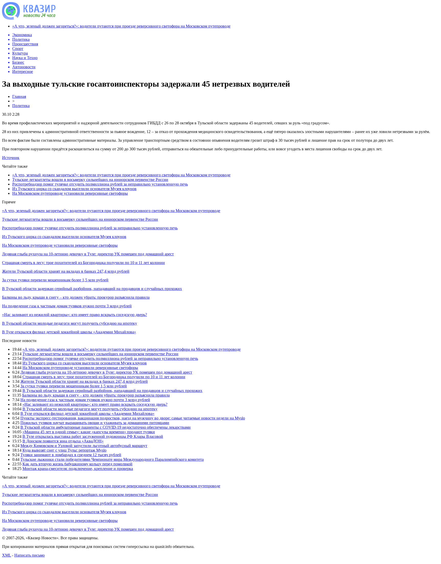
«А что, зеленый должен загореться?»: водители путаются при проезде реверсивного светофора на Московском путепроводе (121, 26)
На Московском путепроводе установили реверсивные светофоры (70, 193)
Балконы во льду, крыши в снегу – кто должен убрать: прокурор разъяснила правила (76, 297)
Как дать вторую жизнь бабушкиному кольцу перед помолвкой (77, 464)
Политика (21, 105)
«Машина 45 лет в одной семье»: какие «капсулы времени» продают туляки (88, 432)
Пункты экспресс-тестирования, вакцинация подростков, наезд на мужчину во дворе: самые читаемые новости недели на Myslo (132, 418)
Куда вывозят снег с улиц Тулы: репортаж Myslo (64, 450)
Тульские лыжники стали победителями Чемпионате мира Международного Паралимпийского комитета (112, 459)
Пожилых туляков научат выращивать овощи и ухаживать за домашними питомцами (94, 423)
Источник (10, 157)
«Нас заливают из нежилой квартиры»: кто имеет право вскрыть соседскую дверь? (74, 314)
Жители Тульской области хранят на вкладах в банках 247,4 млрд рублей (65, 271)
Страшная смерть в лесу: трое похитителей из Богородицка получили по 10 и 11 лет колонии (83, 262)
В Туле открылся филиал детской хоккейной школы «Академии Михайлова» (69, 332)
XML (6, 555)
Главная (19, 96)
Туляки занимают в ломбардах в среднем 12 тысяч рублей (70, 455)
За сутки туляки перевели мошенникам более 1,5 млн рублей (55, 280)
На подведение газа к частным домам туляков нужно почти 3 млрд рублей (67, 306)
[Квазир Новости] (29, 18)
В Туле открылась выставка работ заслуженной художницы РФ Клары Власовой (92, 436)
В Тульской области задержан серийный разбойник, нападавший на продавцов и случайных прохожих (92, 288)
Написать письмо (29, 555)
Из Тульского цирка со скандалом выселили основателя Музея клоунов (74, 189)
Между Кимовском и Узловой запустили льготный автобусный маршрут (83, 445)
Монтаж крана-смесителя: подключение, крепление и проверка (77, 468)
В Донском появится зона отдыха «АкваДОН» (63, 441)
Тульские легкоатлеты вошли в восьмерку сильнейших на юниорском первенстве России (90, 179)
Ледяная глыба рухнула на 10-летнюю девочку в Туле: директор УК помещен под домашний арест (88, 254)
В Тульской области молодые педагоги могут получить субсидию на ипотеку (69, 323)
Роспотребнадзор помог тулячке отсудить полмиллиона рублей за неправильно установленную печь (100, 184)
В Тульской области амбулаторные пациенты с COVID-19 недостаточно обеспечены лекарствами (105, 427)
